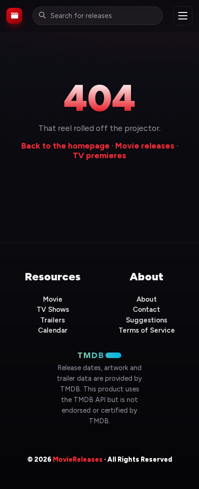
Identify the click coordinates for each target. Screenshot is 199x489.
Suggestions (146, 320)
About (147, 299)
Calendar (53, 330)
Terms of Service (146, 330)
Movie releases (144, 145)
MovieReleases (78, 459)
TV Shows (53, 309)
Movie (52, 299)
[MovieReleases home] (14, 16)
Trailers (52, 320)
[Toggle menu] (183, 15)
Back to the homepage (65, 145)
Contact (146, 309)
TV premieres (99, 155)
